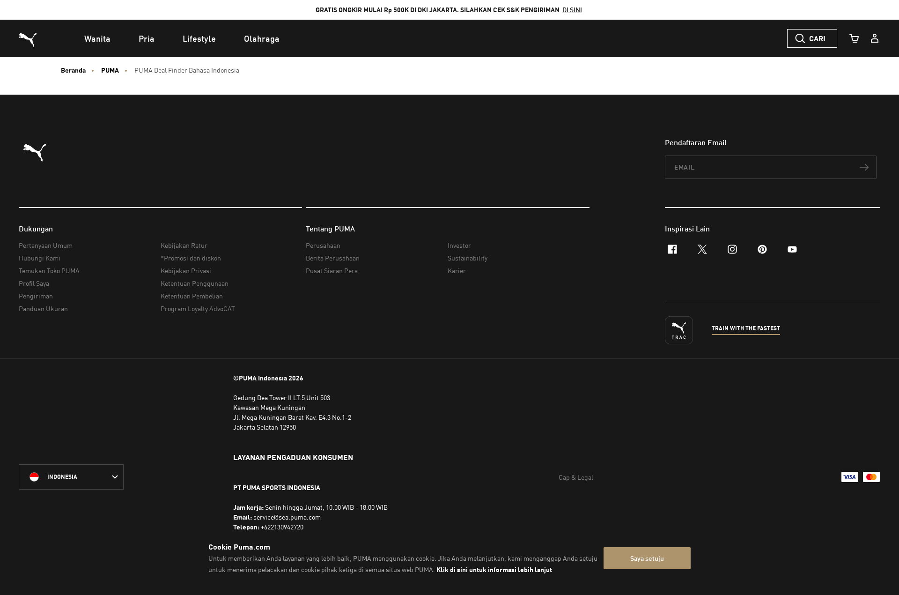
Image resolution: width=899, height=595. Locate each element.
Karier (457, 271)
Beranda (73, 70)
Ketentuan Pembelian (192, 296)
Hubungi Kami (39, 258)
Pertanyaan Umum (46, 245)
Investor (459, 245)
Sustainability (467, 258)
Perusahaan (323, 245)
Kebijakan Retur (184, 245)
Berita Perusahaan (333, 258)
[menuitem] (97, 38)
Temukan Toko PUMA (49, 271)
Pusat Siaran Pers (332, 271)
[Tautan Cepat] (874, 38)
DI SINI (572, 10)
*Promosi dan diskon (191, 258)
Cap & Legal (576, 477)
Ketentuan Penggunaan (194, 283)
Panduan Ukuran (43, 308)
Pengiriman (36, 296)
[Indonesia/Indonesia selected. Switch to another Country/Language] (71, 477)
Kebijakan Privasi (186, 271)
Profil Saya (34, 283)
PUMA (110, 70)
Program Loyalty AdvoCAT (198, 308)
